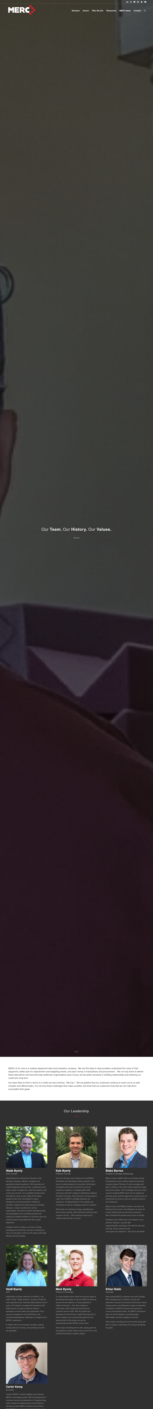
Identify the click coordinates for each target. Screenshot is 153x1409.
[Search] (144, 11)
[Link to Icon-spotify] (138, 2)
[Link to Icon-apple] (141, 2)
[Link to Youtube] (145, 2)
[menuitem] (75, 11)
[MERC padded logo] (22, 11)
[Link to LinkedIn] (127, 2)
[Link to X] (134, 2)
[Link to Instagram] (131, 2)
